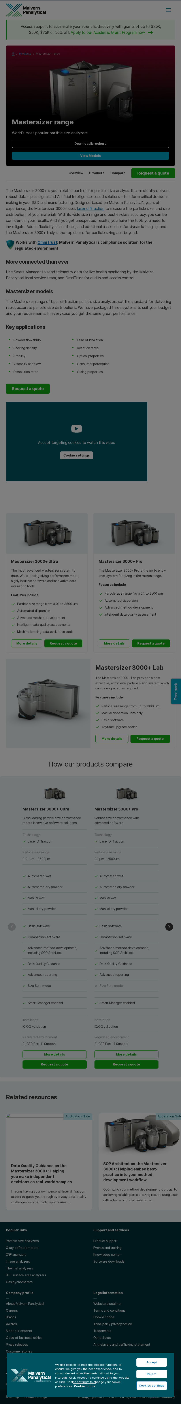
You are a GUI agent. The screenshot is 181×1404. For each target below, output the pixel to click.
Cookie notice (84, 1386)
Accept (151, 1362)
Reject (151, 1374)
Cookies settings (151, 1385)
